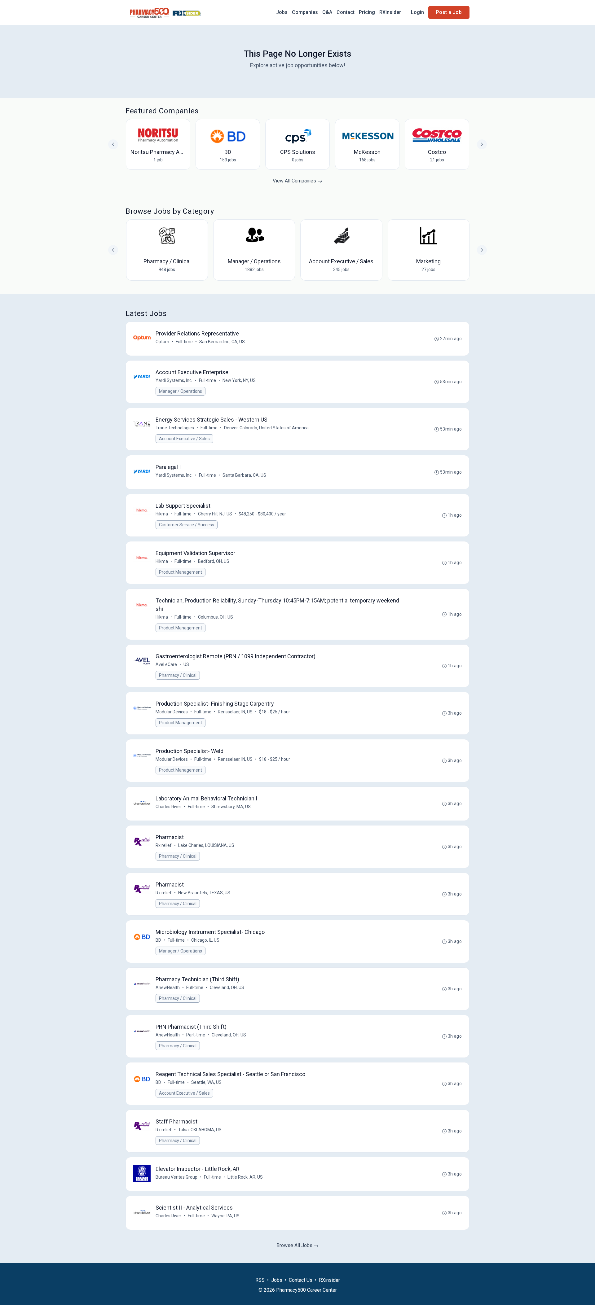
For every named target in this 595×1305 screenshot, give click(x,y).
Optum (162, 341)
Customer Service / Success (186, 524)
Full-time (184, 341)
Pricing (367, 12)
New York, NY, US (239, 380)
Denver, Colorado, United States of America (266, 427)
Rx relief (164, 845)
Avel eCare (166, 664)
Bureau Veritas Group (176, 1177)
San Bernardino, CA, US (222, 341)
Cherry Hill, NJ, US (215, 513)
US (186, 664)
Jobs (282, 12)
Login (417, 12)
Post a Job (449, 12)
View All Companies (295, 181)
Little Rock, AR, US (245, 1177)
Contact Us (300, 1280)
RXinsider (390, 12)
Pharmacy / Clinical (177, 675)
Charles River (168, 806)
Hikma (162, 513)
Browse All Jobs (295, 1245)
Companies (305, 12)
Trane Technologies (175, 427)
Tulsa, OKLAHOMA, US (200, 1129)
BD (158, 940)
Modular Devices (172, 711)
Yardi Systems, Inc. (174, 380)
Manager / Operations (180, 391)
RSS (260, 1280)
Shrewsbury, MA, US (231, 806)
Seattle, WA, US (206, 1082)
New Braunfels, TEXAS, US (204, 892)
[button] (482, 250)
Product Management (180, 572)
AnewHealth (168, 987)
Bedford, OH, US (213, 561)
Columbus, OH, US (215, 617)
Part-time (195, 1034)
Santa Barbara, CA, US (244, 475)
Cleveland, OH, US (227, 987)
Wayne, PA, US (225, 1215)
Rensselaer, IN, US (235, 711)
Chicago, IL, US (205, 940)
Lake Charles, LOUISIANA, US (206, 845)
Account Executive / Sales (184, 438)
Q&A (327, 12)
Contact (346, 12)
